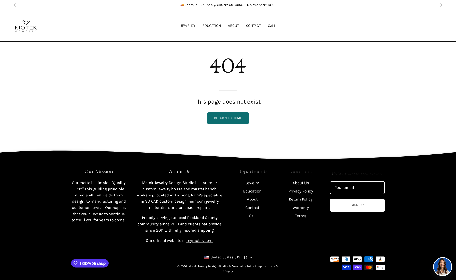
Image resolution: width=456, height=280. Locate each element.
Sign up (357, 205)
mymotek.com (199, 240)
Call (252, 215)
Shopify (228, 271)
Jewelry (252, 182)
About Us (301, 182)
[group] (228, 5)
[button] (211, 25)
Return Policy (301, 199)
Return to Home (228, 118)
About (252, 199)
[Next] (441, 5)
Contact (252, 207)
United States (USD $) (228, 258)
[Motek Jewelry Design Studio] (26, 26)
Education (252, 191)
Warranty (301, 207)
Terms (300, 215)
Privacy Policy (301, 191)
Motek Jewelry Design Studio (208, 266)
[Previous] (15, 5)
